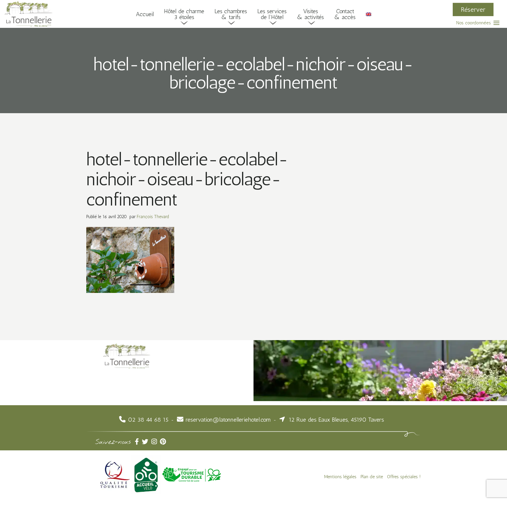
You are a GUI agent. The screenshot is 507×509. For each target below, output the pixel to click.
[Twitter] (146, 441)
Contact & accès (345, 13)
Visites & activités (310, 13)
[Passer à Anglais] (368, 13)
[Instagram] (155, 441)
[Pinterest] (163, 441)
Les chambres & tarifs (230, 13)
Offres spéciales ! (404, 476)
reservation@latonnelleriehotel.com (228, 419)
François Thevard (153, 216)
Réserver (473, 9)
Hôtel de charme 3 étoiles (184, 13)
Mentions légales (340, 476)
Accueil (145, 13)
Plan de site (372, 476)
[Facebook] (138, 441)
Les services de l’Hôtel (272, 13)
